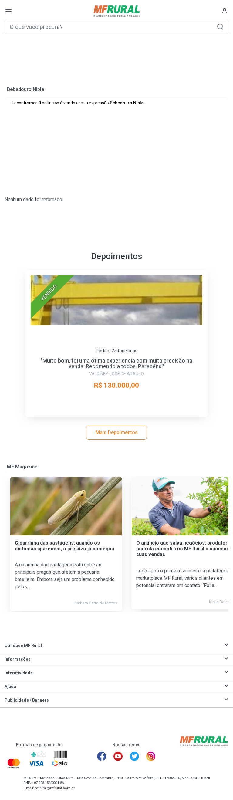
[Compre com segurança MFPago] (16, 754)
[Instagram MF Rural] (151, 756)
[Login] (224, 11)
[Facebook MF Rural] (101, 756)
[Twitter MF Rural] (134, 756)
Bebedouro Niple (25, 89)
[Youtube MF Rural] (118, 756)
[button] (220, 26)
